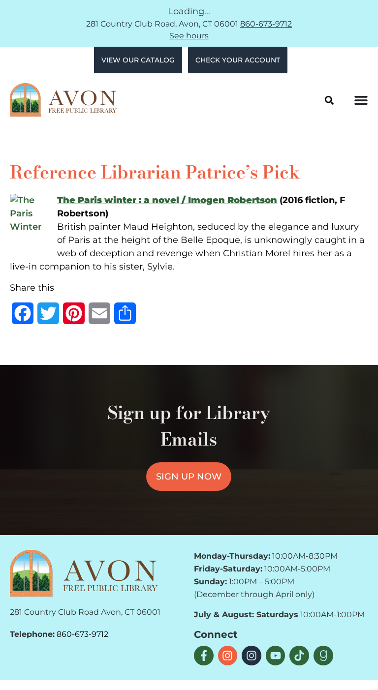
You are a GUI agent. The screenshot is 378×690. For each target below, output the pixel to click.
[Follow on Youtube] (275, 655)
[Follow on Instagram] (228, 655)
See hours (189, 35)
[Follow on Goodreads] (323, 655)
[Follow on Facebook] (204, 655)
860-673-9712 (266, 24)
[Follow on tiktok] (299, 655)
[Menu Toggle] (361, 100)
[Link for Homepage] (84, 573)
